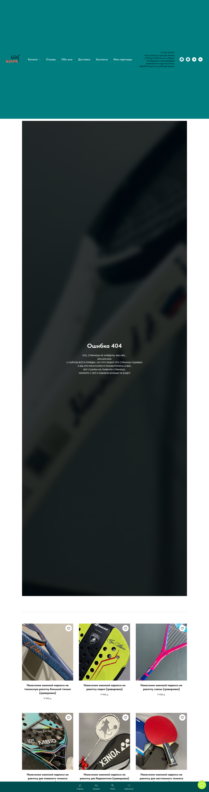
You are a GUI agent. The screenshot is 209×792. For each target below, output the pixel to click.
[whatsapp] (182, 59)
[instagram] (188, 59)
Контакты (102, 59)
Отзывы (51, 59)
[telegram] (194, 59)
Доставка (84, 59)
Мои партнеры (122, 59)
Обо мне (67, 59)
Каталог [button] (33, 59)
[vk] (200, 59)
